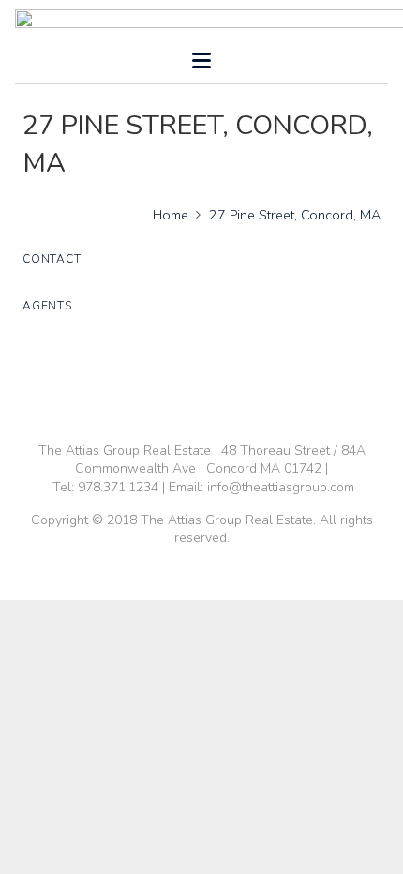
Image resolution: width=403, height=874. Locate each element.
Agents (47, 305)
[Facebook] (151, 380)
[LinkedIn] (185, 380)
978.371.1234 (118, 487)
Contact (51, 258)
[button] (201, 61)
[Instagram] (252, 380)
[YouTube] (218, 380)
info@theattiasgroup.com (280, 487)
